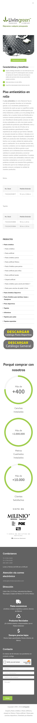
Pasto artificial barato (12, 275)
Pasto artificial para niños (13, 271)
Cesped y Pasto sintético (13, 711)
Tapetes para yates (10, 317)
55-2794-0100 (8, 560)
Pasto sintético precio (12, 258)
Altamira (29, 715)
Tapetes (6, 308)
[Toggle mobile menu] (33, 3)
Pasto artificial (9, 253)
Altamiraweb (23, 538)
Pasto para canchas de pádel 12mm (16, 288)
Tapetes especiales (10, 321)
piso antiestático (10, 101)
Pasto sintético (9, 244)
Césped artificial (10, 279)
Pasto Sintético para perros (13, 266)
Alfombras (7, 312)
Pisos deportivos (9, 304)
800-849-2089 (8, 563)
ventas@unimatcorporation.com (13, 581)
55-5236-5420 (8, 558)
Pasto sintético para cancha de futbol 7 (17, 284)
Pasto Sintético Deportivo (12, 293)
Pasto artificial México (12, 262)
